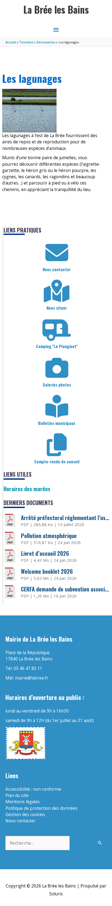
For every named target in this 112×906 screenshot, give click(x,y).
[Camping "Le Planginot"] (56, 329)
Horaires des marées (27, 489)
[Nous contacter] (56, 252)
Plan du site (17, 795)
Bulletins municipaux (56, 423)
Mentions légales (22, 802)
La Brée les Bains (56, 9)
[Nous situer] (56, 291)
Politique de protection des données (41, 808)
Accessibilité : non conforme (33, 789)
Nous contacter (57, 269)
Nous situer (56, 308)
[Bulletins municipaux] (56, 406)
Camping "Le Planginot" (57, 346)
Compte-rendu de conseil (56, 461)
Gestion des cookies (25, 814)
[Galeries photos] (56, 368)
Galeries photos (57, 385)
